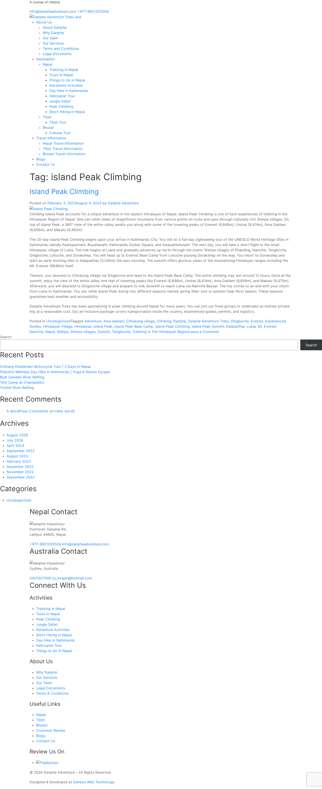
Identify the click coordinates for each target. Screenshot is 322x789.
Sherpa (62, 331)
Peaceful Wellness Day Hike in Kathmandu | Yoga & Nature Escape (55, 372)
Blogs (40, 159)
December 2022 (20, 466)
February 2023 (19, 461)
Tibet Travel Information (63, 148)
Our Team (44, 683)
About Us (44, 22)
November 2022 (20, 472)
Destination (45, 59)
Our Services (53, 43)
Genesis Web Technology (94, 782)
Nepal (47, 64)
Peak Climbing (61, 106)
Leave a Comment (204, 331)
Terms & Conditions (52, 693)
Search (5, 337)
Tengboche (121, 331)
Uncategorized (58, 321)
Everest (257, 321)
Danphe (179, 321)
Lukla (251, 326)
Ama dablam (113, 321)
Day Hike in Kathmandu (68, 90)
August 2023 (17, 456)
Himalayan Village (58, 326)
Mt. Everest (267, 326)
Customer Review (50, 730)
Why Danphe (53, 33)
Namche (36, 331)
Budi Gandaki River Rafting (22, 377)
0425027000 (41, 578)
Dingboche (240, 321)
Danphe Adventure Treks (208, 321)
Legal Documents (57, 54)
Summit (103, 331)
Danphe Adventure (123, 203)
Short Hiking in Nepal (67, 112)
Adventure (92, 321)
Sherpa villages (83, 331)
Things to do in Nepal (67, 80)
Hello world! (65, 411)
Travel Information (51, 138)
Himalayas (83, 326)
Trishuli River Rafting (17, 387)
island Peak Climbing (172, 326)
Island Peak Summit (208, 326)
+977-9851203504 (46, 544)
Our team (50, 38)
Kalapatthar (235, 326)
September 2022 (21, 477)
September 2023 (21, 451)
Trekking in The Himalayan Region (160, 331)
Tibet (47, 117)
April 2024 (15, 445)
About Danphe (55, 27)
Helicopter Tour (62, 96)
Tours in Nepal (61, 75)
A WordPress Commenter (27, 411)
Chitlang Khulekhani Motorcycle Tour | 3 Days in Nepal (45, 366)
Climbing (164, 321)
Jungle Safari (60, 101)
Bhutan (48, 127)
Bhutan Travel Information (64, 154)
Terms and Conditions (61, 48)
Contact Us (45, 164)
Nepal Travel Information (63, 143)
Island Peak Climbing (64, 191)
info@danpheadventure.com (85, 544)
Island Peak (103, 326)
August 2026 (17, 435)
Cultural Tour (60, 133)
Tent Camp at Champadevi (22, 382)
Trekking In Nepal (63, 69)
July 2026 (15, 440)
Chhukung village (140, 321)
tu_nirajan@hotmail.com (72, 578)
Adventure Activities (66, 85)
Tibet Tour (57, 122)
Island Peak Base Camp (133, 326)
